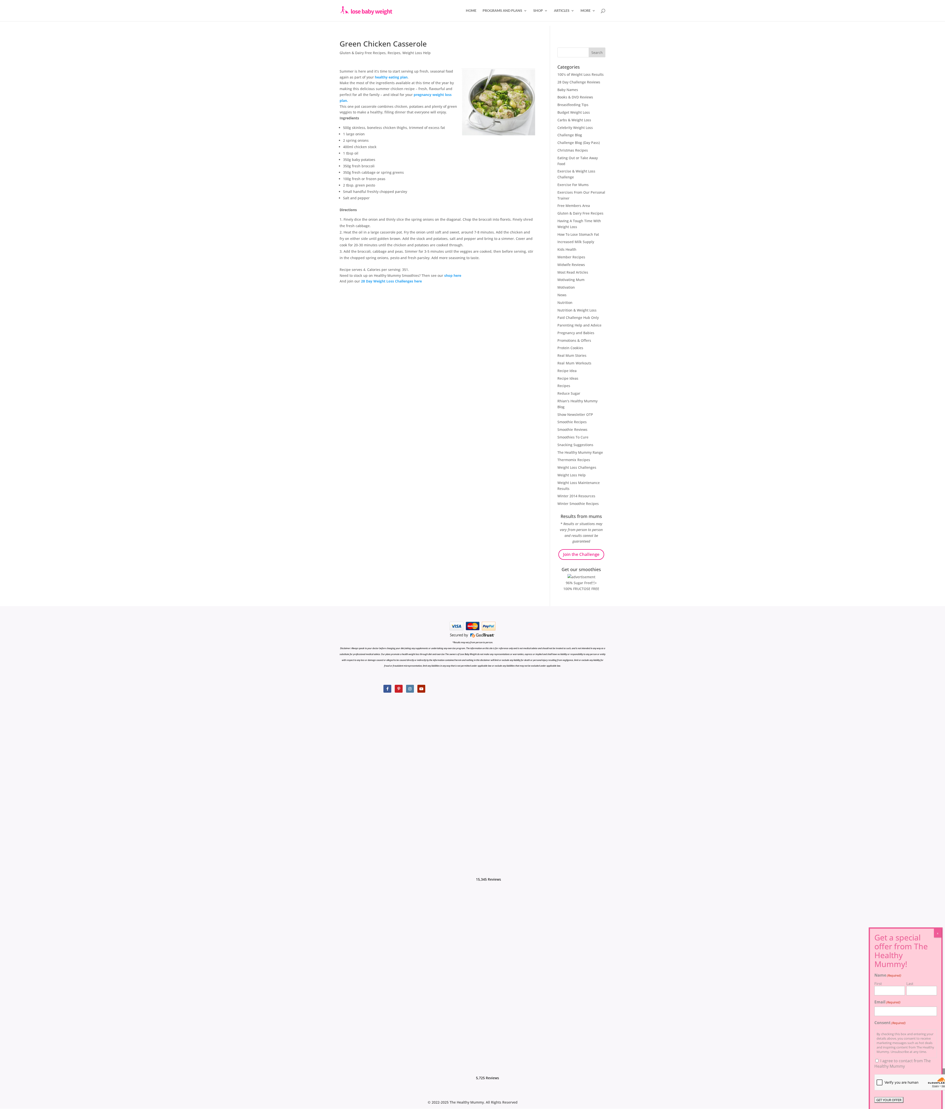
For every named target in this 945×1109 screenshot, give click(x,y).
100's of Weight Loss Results (580, 74)
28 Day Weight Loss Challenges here (391, 281)
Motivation (566, 287)
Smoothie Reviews (572, 429)
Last (909, 983)
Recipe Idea (567, 370)
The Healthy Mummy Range (580, 452)
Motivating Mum (570, 279)
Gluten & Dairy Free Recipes (363, 52)
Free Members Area (573, 205)
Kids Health (566, 249)
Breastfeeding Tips (572, 104)
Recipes (394, 52)
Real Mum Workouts (574, 363)
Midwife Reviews (571, 264)
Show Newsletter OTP (575, 414)
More (586, 11)
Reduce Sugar (568, 393)
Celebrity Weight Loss (575, 127)
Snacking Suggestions (575, 444)
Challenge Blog (569, 135)
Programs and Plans (502, 11)
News (562, 295)
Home (471, 11)
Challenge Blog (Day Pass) (578, 142)
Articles (561, 11)
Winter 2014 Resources (576, 496)
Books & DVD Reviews (575, 97)
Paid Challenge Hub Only (578, 317)
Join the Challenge (581, 554)
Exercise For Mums (573, 184)
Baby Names (567, 89)
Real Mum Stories (571, 355)
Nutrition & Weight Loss (577, 310)
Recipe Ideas (567, 378)
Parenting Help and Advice (579, 325)
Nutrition (564, 302)
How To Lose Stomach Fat (578, 234)
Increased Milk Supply (575, 241)
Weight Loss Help (416, 52)
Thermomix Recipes (573, 459)
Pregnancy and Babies (575, 332)
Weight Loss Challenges (576, 467)
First (878, 983)
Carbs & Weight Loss (574, 120)
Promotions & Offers (574, 340)
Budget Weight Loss (573, 112)
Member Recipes (571, 257)
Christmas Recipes (572, 150)
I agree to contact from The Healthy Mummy (902, 1063)
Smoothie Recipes (572, 422)
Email (887, 1002)
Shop (538, 11)
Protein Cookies (570, 347)
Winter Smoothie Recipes (578, 503)
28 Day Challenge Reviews (578, 82)
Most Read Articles (572, 272)
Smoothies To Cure (572, 437)
